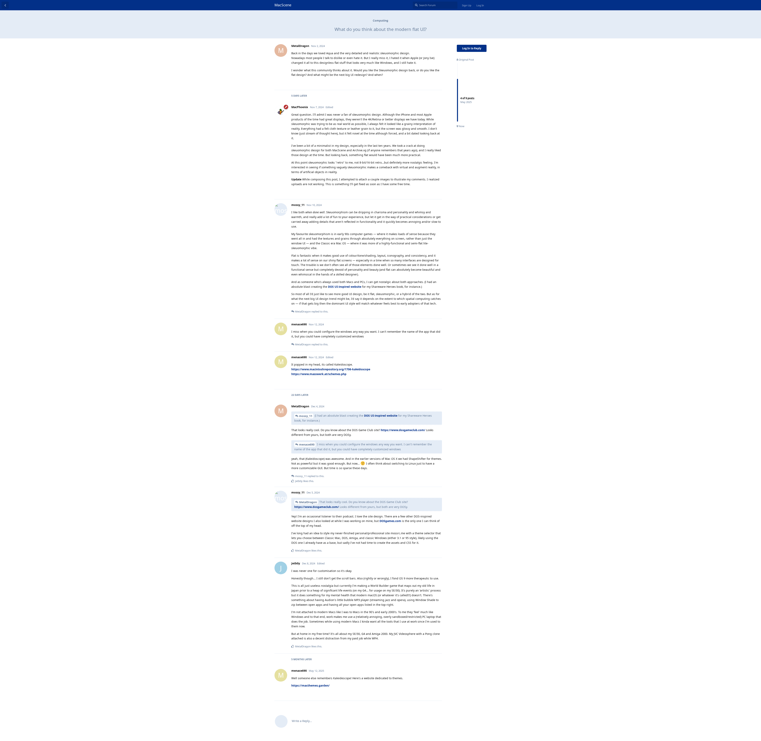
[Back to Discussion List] (5, 5)
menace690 (307, 444)
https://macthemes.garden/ (310, 685)
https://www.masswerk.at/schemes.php (318, 374)
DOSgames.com (390, 521)
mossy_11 (305, 416)
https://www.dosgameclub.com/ (403, 430)
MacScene (282, 5)
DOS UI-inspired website (344, 287)
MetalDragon (308, 502)
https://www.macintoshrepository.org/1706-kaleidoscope (330, 369)
